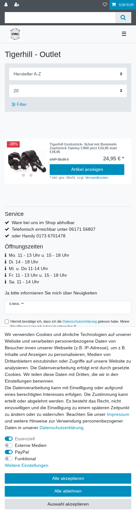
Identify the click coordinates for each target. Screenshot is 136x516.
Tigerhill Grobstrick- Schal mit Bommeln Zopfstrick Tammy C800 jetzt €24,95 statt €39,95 (83, 148)
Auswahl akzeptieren (68, 503)
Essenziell (25, 438)
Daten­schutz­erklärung (61, 427)
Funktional (25, 458)
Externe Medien (30, 445)
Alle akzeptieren (68, 478)
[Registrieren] (17, 5)
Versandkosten (96, 177)
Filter (21, 104)
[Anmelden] (6, 5)
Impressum (118, 414)
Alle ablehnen (68, 490)
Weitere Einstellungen (26, 465)
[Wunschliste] (105, 5)
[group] (27, 161)
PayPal (22, 452)
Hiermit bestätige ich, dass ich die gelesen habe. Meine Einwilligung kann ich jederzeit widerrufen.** (69, 324)
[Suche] (123, 17)
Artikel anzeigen (87, 169)
